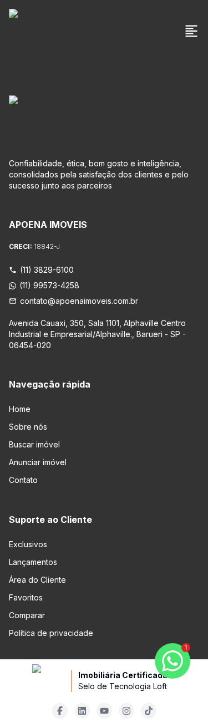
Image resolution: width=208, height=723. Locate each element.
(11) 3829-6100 (47, 269)
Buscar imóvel (34, 444)
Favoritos (26, 597)
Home (20, 409)
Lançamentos (33, 562)
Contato (23, 480)
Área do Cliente (37, 579)
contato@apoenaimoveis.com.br (79, 301)
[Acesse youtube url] (104, 711)
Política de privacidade (51, 633)
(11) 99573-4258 (49, 285)
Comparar (27, 615)
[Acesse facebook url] (60, 711)
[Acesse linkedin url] (82, 711)
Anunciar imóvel (38, 462)
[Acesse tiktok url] (148, 711)
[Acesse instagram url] (126, 711)
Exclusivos (28, 544)
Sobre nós (28, 426)
